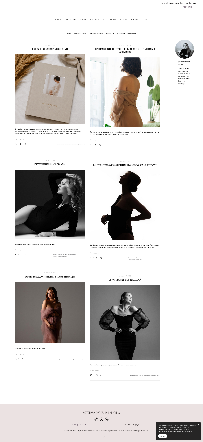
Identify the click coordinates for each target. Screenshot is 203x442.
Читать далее (20, 139)
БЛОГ (146, 19)
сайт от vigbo (101, 436)
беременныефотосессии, (71, 144)
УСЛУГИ (83, 19)
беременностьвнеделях (78, 359)
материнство (121, 33)
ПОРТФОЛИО (71, 19)
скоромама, (60, 144)
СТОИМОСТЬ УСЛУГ (98, 19)
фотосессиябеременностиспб (152, 375)
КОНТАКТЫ (135, 19)
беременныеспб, (57, 254)
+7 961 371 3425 (188, 7)
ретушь (69, 33)
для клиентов (110, 33)
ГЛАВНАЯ (58, 19)
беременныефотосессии (60, 256)
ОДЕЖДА (113, 19)
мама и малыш (132, 33)
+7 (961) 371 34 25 (78, 425)
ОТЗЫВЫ (123, 19)
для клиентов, (66, 254)
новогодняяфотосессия (96, 33)
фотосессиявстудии (80, 33)
